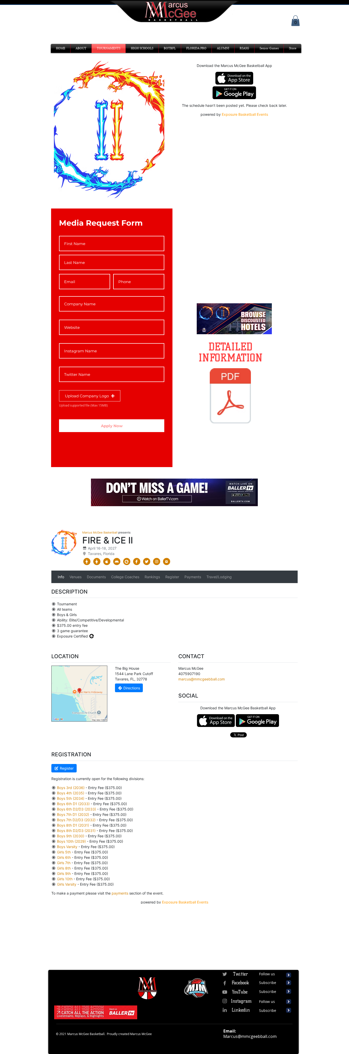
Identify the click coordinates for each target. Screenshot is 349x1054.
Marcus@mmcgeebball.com (250, 1036)
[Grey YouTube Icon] (225, 992)
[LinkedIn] (225, 1010)
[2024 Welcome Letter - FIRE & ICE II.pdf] (230, 396)
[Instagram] (225, 1001)
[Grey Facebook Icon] (225, 983)
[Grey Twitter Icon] (225, 974)
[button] (295, 20)
